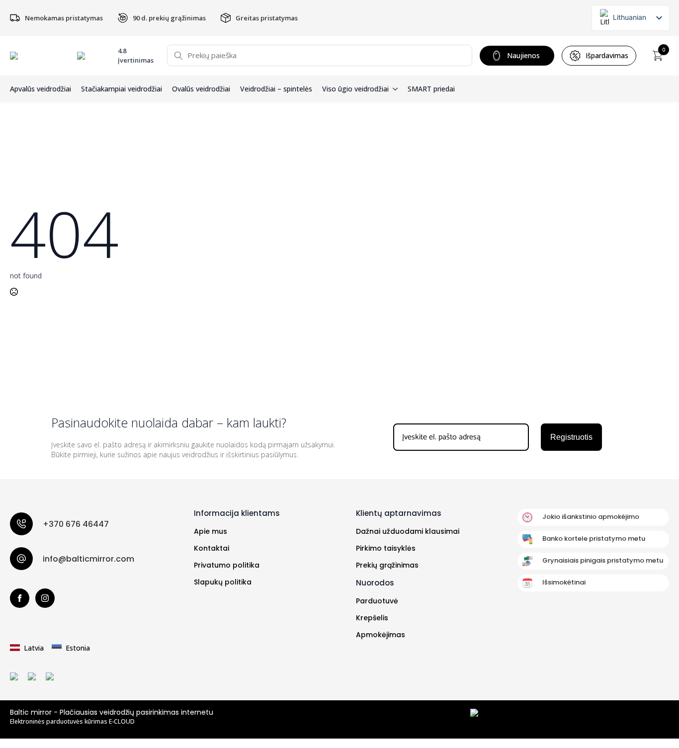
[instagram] (45, 598)
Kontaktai (211, 548)
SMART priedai (431, 88)
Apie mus (210, 531)
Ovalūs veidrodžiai (201, 88)
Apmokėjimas (380, 634)
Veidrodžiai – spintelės (276, 88)
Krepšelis (372, 617)
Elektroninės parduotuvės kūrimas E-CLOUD (72, 722)
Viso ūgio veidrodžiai (355, 88)
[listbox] (631, 18)
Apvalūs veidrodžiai (40, 88)
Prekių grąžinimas (387, 565)
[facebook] (19, 598)
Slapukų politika (223, 582)
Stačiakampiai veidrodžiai (121, 88)
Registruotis (571, 437)
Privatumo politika (226, 565)
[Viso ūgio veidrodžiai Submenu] (393, 88)
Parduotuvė (377, 600)
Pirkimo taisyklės (386, 548)
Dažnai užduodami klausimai (407, 531)
